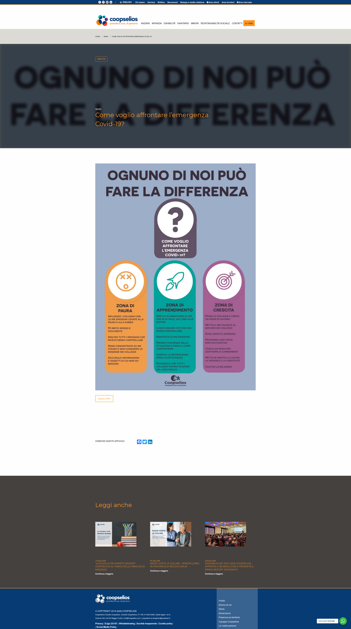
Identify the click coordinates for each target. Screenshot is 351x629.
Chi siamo (140, 2)
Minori (195, 23)
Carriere (151, 2)
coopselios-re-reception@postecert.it (156, 618)
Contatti (237, 23)
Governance (225, 613)
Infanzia (157, 23)
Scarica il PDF (104, 398)
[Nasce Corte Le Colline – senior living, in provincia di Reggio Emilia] (170, 533)
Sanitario (183, 23)
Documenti (172, 2)
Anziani (145, 23)
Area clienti (213, 2)
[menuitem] (145, 23)
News (106, 36)
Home (97, 36)
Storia (221, 608)
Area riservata (245, 2)
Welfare (161, 2)
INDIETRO (101, 59)
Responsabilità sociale (215, 23)
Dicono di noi (225, 604)
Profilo (222, 600)
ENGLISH (127, 2)
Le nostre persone (227, 625)
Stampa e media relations (192, 2)
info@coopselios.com (132, 618)
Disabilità (169, 23)
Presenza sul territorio (229, 617)
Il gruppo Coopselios (229, 621)
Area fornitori (228, 2)
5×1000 (249, 23)
